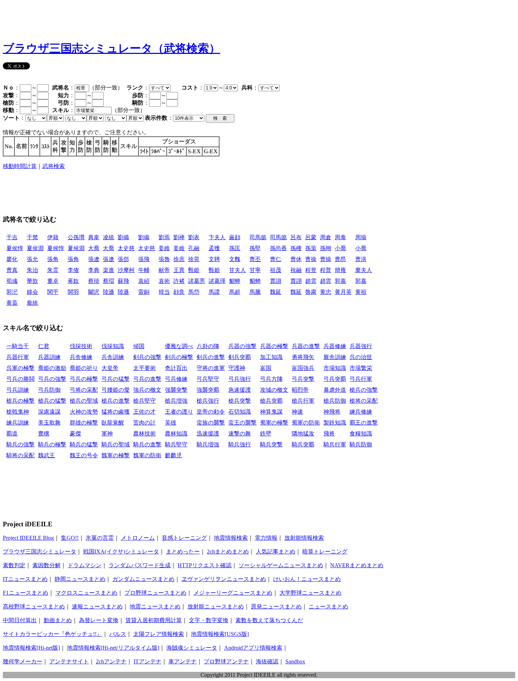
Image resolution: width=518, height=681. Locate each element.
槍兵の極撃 (20, 401)
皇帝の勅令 (211, 412)
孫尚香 (278, 248)
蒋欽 (73, 281)
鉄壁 (265, 434)
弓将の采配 (84, 390)
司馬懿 (257, 237)
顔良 (179, 292)
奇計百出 (176, 368)
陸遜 (108, 292)
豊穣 (43, 434)
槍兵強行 (208, 401)
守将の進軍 (211, 368)
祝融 (296, 270)
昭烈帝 (300, 390)
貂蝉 (234, 281)
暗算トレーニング (324, 552)
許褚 (179, 281)
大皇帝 (109, 368)
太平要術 (144, 368)
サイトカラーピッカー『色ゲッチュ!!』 (52, 634)
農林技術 (144, 434)
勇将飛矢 (303, 357)
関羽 (73, 292)
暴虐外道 (334, 390)
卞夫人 (217, 237)
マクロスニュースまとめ (86, 593)
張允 (32, 259)
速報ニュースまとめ (97, 606)
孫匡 (234, 248)
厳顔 (234, 237)
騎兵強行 (239, 444)
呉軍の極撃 (20, 368)
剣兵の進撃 (211, 357)
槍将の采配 (364, 401)
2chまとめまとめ (228, 552)
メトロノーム (138, 538)
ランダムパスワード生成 (140, 565)
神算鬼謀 (271, 412)
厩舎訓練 (334, 357)
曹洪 (360, 259)
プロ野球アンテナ (226, 661)
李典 (93, 270)
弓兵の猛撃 (115, 379)
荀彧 (12, 281)
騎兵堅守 (176, 444)
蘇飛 (123, 281)
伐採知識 (112, 346)
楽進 (108, 270)
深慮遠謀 (49, 412)
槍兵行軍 (303, 401)
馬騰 (255, 292)
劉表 (193, 237)
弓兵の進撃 (147, 379)
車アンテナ (182, 661)
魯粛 (310, 292)
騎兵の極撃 (52, 444)
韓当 (164, 292)
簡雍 (340, 270)
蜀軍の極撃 (274, 423)
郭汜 (12, 292)
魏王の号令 (84, 455)
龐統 (32, 303)
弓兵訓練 (17, 390)
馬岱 (193, 292)
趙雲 (310, 281)
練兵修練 (361, 412)
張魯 (164, 259)
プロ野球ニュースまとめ (155, 593)
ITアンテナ (147, 661)
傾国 (138, 346)
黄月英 (343, 292)
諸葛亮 (196, 281)
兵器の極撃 (274, 346)
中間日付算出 (20, 620)
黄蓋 (12, 303)
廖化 (12, 259)
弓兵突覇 (334, 379)
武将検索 (53, 166)
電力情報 (266, 538)
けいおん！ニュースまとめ (307, 579)
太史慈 (126, 248)
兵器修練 (334, 346)
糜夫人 (363, 270)
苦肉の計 (144, 423)
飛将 (329, 434)
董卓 (52, 281)
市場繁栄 (361, 368)
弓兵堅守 (208, 379)
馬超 (234, 292)
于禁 (32, 237)
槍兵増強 (176, 401)
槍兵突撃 (239, 401)
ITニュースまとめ (25, 579)
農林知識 (176, 434)
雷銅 (143, 292)
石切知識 (239, 412)
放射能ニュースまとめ (215, 606)
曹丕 (255, 259)
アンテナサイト (69, 661)
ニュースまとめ (328, 606)
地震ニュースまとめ (155, 606)
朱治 (32, 270)
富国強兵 (303, 368)
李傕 (73, 270)
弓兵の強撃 (52, 379)
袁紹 (143, 281)
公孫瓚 (76, 237)
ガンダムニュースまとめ (143, 579)
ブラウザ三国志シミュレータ (39, 552)
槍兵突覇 (271, 401)
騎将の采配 (20, 455)
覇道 (12, 434)
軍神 (107, 434)
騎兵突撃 (271, 444)
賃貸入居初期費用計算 (153, 620)
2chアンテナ (111, 661)
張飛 (143, 259)
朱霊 (52, 270)
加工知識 (271, 357)
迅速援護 (208, 434)
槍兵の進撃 (115, 401)
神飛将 (331, 412)
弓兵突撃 (303, 379)
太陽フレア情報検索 (158, 634)
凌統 (108, 237)
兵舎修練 (81, 357)
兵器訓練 (49, 357)
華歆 (32, 281)
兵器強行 (361, 346)
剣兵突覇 (239, 357)
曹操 (310, 259)
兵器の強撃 (242, 346)
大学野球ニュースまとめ (310, 593)
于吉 (12, 237)
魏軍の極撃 (115, 455)
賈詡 (275, 281)
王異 (179, 270)
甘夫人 (237, 270)
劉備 (123, 237)
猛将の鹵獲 (115, 412)
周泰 (340, 237)
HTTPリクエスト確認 (205, 565)
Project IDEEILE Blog (28, 538)
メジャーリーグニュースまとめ (232, 593)
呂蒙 (310, 237)
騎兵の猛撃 (84, 444)
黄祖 (360, 292)
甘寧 (255, 270)
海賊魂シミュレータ (191, 648)
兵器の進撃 (306, 346)
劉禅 (179, 237)
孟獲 (214, 248)
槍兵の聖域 (84, 401)
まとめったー (183, 552)
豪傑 (75, 434)
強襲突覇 (208, 390)
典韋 (93, 237)
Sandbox (295, 661)
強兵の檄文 (147, 390)
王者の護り (179, 412)
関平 (52, 292)
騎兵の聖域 (115, 444)
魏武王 (46, 455)
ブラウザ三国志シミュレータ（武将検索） (111, 48)
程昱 (310, 270)
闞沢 (93, 292)
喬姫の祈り (84, 368)
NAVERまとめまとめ (356, 565)
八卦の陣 (208, 346)
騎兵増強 (208, 444)
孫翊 (325, 248)
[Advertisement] (131, 19)
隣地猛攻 (303, 434)
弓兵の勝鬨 (20, 379)
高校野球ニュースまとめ (34, 606)
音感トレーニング (184, 538)
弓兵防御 (49, 390)
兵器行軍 (17, 357)
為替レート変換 (98, 620)
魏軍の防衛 (147, 455)
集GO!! (70, 538)
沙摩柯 (126, 270)
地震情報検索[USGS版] (220, 634)
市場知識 (334, 368)
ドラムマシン (84, 565)
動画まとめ (58, 620)
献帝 (164, 270)
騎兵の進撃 (147, 444)
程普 (325, 270)
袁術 (164, 281)
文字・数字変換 (208, 620)
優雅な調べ (179, 346)
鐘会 (32, 292)
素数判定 (14, 565)
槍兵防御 (334, 401)
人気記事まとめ (275, 552)
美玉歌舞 (49, 423)
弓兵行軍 (361, 379)
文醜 (234, 259)
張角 (52, 259)
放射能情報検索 (304, 538)
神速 (297, 412)
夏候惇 (55, 248)
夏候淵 (76, 248)
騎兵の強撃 (20, 444)
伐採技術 (81, 346)
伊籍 (52, 237)
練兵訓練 (17, 423)
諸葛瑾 (217, 281)
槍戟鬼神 (17, 412)
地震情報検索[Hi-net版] (31, 648)
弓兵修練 (176, 379)
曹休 (296, 259)
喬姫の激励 (52, 368)
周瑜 (360, 237)
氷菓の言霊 (100, 538)
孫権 (296, 248)
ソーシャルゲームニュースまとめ (281, 565)
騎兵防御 (361, 444)
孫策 (310, 248)
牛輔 (143, 270)
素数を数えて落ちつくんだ (269, 620)
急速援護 (239, 390)
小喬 (340, 248)
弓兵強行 (239, 379)
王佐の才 (144, 412)
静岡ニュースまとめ (80, 579)
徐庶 (179, 259)
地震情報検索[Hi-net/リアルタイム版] (113, 648)
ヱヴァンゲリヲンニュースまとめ (223, 579)
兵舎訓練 (112, 357)
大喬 (93, 248)
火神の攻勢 (84, 412)
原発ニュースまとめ (276, 606)
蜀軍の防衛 (306, 423)
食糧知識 (361, 434)
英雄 (170, 423)
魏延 (275, 292)
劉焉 (164, 237)
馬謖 (214, 292)
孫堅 (255, 248)
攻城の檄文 (274, 390)
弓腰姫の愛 (115, 390)
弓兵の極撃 (84, 379)
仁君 (43, 346)
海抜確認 (267, 661)
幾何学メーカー (22, 661)
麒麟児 (173, 455)
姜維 (164, 248)
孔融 (193, 248)
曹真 (12, 270)
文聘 (214, 259)
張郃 (123, 259)
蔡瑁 (108, 281)
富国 (265, 368)
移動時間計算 (20, 166)
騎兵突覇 (303, 444)
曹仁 (275, 259)
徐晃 (193, 259)
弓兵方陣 (271, 379)
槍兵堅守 (144, 401)
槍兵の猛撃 (52, 401)
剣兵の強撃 (147, 357)
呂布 (296, 237)
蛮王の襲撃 (242, 423)
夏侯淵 (35, 248)
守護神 (236, 368)
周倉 (325, 237)
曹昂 (340, 259)
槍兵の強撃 (364, 390)
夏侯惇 (14, 248)
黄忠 (325, 292)
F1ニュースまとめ (25, 593)
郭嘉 (340, 281)
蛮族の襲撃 (211, 423)
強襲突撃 (176, 390)
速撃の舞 (239, 434)
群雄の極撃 (84, 423)
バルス (117, 634)
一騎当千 (17, 346)
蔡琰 (93, 281)
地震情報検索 (231, 538)
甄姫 (193, 270)
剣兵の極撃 (179, 357)
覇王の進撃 (364, 423)
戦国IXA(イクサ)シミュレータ (121, 552)
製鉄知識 (334, 423)
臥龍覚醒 (112, 423)
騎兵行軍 (334, 444)
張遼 (93, 259)
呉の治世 (361, 357)
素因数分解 (46, 565)
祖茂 (275, 270)
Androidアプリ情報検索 (253, 648)
